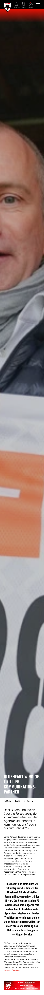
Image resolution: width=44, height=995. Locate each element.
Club (17, 801)
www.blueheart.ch (11, 970)
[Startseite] (7, 4)
